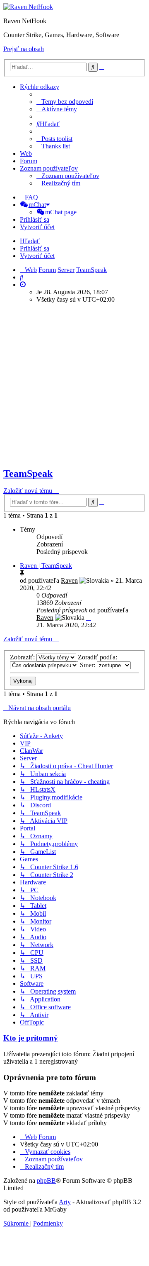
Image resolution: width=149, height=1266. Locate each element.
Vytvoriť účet (37, 255)
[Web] (28, 6)
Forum (28, 160)
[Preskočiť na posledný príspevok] (88, 617)
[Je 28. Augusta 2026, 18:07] (23, 284)
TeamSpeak (28, 473)
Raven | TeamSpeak (46, 565)
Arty (65, 1201)
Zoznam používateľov (49, 168)
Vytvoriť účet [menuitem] (37, 226)
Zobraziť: (23, 657)
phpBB (46, 1180)
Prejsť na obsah (23, 48)
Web (26, 153)
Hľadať (30, 240)
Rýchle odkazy (39, 86)
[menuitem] (64, 101)
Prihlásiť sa (34, 248)
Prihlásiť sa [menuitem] (34, 219)
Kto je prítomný (30, 1038)
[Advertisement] (74, 384)
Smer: (88, 664)
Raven (69, 580)
